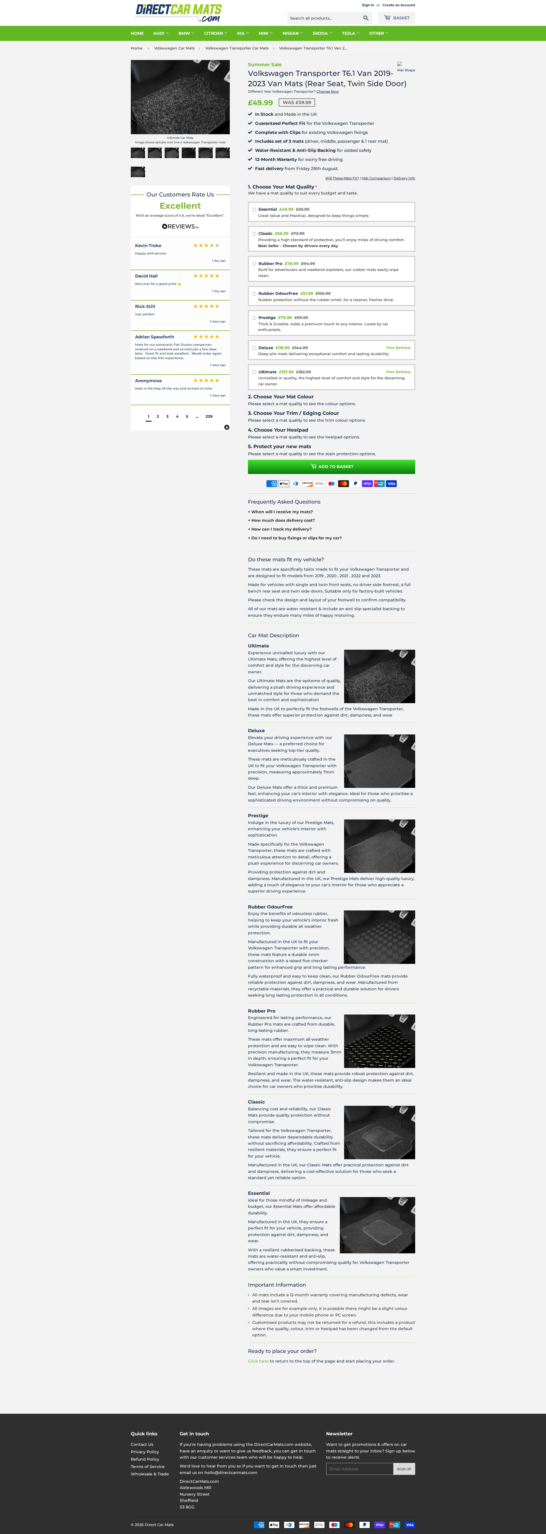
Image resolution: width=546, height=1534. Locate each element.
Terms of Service (148, 1466)
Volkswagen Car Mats (174, 48)
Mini (264, 33)
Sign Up (404, 1469)
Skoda (321, 33)
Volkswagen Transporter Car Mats (237, 48)
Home (137, 33)
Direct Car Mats (159, 1524)
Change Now (328, 91)
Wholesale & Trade (150, 1474)
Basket (401, 17)
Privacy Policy (145, 1451)
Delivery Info (404, 178)
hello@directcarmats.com (230, 1472)
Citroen (214, 33)
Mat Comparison (376, 178)
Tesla (349, 33)
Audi (159, 33)
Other (377, 33)
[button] (149, 417)
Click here (258, 1361)
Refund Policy (145, 1459)
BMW (185, 33)
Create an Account (398, 5)
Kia (241, 33)
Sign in (368, 5)
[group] (180, 255)
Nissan (291, 33)
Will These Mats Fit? (342, 178)
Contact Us (142, 1444)
